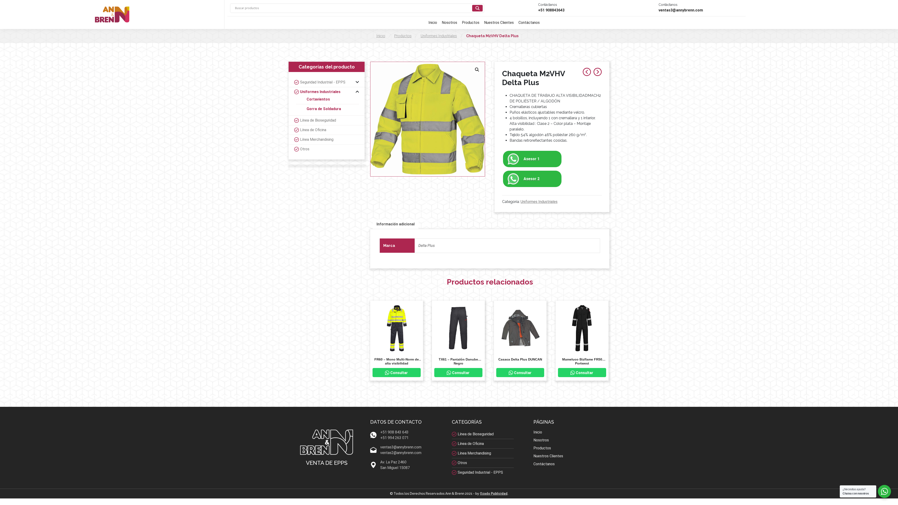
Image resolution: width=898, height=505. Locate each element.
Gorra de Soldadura (324, 109)
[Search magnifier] (477, 8)
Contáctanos (529, 22)
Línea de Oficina (313, 130)
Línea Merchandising (316, 139)
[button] (477, 69)
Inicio (432, 22)
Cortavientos (318, 99)
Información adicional (396, 224)
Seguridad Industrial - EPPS (322, 82)
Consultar (399, 373)
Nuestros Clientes (499, 22)
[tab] (395, 224)
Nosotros (449, 22)
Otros (304, 149)
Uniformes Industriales (439, 36)
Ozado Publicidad (493, 493)
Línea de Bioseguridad (318, 120)
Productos (470, 22)
